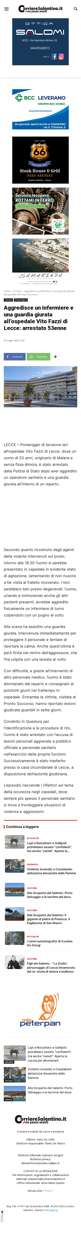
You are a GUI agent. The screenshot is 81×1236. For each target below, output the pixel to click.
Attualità (9, 1062)
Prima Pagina (21, 300)
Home (7, 291)
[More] (55, 356)
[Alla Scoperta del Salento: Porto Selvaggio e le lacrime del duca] (15, 1093)
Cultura (8, 1099)
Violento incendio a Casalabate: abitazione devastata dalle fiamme (50, 1073)
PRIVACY (48, 1191)
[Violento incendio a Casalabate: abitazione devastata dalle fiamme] (15, 1074)
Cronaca (17, 291)
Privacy (2, 1217)
